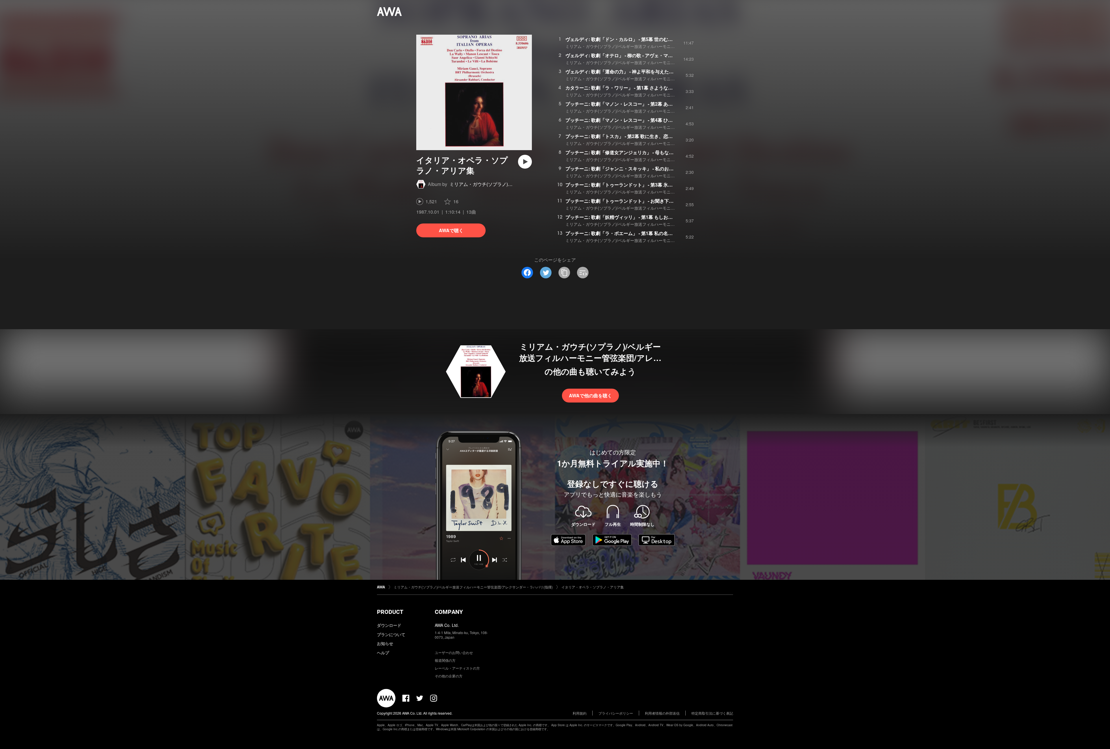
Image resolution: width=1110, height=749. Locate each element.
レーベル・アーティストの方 (457, 668)
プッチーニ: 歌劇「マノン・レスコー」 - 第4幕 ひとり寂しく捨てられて (639, 120)
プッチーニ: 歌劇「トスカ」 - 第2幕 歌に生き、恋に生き (623, 136)
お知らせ (385, 643)
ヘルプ (383, 652)
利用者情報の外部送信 (662, 713)
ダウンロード (389, 625)
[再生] (525, 162)
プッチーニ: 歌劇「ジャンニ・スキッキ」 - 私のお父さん (624, 168)
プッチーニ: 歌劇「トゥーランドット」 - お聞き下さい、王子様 (631, 201)
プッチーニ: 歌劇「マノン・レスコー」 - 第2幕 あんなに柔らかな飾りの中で (644, 103)
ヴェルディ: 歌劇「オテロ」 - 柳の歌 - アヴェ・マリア (621, 55)
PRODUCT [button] (390, 611)
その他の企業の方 (448, 675)
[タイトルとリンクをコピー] (564, 272)
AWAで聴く (451, 230)
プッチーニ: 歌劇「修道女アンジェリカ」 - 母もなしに (621, 152)
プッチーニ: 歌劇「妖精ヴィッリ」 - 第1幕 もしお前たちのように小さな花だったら (651, 217)
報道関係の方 (445, 660)
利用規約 (580, 713)
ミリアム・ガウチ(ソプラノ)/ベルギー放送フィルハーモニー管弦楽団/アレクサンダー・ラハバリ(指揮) (658, 46)
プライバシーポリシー (615, 713)
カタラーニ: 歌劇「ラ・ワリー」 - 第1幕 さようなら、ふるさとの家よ (637, 87)
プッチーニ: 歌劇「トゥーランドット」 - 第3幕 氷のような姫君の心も (637, 184)
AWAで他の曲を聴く (590, 395)
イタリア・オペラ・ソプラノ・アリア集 (592, 586)
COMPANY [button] (449, 611)
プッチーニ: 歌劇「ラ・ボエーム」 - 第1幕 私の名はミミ (623, 233)
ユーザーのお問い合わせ (454, 652)
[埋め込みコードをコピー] (583, 272)
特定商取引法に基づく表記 (712, 713)
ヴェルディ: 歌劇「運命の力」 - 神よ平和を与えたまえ (621, 71)
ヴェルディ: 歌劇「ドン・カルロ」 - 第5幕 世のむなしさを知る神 (632, 39)
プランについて (391, 634)
